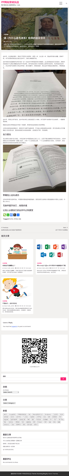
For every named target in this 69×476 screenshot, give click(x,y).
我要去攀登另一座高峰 (9, 446)
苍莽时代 (18, 424)
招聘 (34, 422)
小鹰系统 (17, 422)
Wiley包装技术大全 (38, 414)
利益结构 (6, 419)
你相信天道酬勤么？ (9, 265)
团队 (33, 419)
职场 (54, 422)
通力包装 (29, 424)
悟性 (23, 422)
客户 (55, 419)
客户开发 (61, 419)
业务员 (12, 417)
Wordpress (48, 414)
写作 (60, 417)
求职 (45, 422)
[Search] (66, 3)
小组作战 (10, 422)
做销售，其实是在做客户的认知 (11, 443)
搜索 (4, 376)
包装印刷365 (13, 419)
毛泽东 (11, 219)
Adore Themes (53, 474)
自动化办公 (7, 424)
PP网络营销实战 (10, 2)
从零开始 (39, 417)
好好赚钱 (45, 419)
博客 (28, 419)
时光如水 (39, 422)
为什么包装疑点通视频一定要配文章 (12, 440)
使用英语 (54, 417)
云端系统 (32, 417)
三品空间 (55, 414)
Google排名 (12, 414)
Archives (6, 390)
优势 (49, 417)
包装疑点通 (22, 419)
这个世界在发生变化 (8, 449)
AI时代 (5, 414)
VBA (29, 414)
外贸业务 (38, 419)
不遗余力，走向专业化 (10, 303)
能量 (59, 422)
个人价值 (25, 417)
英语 (24, 424)
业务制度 (6, 417)
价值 (44, 417)
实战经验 (6, 34)
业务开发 (18, 417)
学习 (51, 419)
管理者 (16, 219)
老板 (19, 219)
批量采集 (28, 422)
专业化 (61, 414)
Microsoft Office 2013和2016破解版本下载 (51, 265)
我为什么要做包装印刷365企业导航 (12, 437)
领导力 (36, 424)
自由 (13, 424)
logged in (14, 326)
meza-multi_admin (9, 268)
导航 (5, 422)
